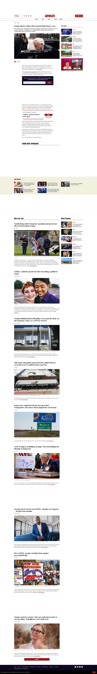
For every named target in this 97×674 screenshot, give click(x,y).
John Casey (16, 451)
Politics (36, 19)
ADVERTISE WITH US (32, 666)
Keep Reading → (33, 265)
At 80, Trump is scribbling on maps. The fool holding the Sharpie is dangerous (36, 447)
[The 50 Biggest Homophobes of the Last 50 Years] (65, 184)
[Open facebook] (24, 16)
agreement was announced (30, 71)
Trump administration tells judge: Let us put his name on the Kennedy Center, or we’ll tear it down (36, 319)
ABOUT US (19, 666)
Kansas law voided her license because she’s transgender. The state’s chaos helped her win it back (35, 406)
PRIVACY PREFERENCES (45, 666)
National (74, 36)
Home (15, 22)
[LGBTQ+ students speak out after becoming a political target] (37, 290)
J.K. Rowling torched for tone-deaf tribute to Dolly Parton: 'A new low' (78, 226)
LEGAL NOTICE (56, 666)
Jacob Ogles (16, 367)
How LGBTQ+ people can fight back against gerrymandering (31, 554)
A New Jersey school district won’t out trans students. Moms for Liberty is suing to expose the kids (77, 34)
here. (40, 137)
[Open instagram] (31, 16)
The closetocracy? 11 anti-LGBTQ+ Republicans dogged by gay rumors (29, 190)
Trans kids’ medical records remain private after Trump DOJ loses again (78, 40)
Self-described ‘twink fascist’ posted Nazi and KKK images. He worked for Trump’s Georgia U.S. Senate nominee (53, 191)
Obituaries (75, 236)
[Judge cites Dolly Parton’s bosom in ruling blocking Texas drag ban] (18, 184)
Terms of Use (27, 672)
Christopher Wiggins (17, 276)
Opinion (60, 19)
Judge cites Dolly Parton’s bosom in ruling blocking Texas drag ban (29, 184)
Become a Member (48, 115)
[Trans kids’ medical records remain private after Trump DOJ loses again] (66, 39)
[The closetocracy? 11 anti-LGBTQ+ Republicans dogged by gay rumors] (18, 190)
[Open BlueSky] (26, 16)
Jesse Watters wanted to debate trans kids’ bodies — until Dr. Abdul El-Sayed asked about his (53, 184)
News (43, 19)
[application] (72, 64)
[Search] (73, 16)
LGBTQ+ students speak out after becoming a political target (35, 272)
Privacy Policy (20, 672)
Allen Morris (16, 557)
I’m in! (49, 82)
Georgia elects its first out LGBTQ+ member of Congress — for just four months (36, 510)
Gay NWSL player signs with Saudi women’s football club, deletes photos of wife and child (78, 47)
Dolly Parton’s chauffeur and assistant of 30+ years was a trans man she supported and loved (78, 234)
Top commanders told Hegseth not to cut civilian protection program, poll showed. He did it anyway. (77, 248)
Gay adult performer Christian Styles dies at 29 (77, 240)
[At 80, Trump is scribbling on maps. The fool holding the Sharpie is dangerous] (37, 465)
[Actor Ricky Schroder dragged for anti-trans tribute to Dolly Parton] (66, 253)
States (74, 29)
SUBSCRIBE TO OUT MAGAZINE (17, 16)
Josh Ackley (16, 228)
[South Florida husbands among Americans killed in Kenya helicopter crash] (66, 260)
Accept (94, 672)
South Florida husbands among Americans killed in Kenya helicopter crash (78, 262)
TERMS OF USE (51, 666)
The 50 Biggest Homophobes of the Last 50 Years (77, 184)
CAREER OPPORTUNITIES (25, 666)
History (55, 19)
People (74, 222)
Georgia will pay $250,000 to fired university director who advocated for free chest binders (78, 56)
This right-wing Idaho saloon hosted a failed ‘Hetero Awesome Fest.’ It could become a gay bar (35, 363)
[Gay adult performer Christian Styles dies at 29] (66, 239)
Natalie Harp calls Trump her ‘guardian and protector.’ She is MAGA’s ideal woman (35, 225)
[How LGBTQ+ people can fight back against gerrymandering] (37, 572)
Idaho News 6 (35, 395)
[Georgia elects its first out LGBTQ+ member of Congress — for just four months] (37, 528)
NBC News (39, 69)
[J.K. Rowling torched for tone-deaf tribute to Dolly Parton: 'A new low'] (66, 224)
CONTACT (15, 666)
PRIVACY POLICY (38, 666)
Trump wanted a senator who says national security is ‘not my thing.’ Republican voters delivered (35, 618)
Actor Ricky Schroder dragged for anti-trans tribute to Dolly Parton (77, 254)
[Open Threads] (28, 16)
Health (49, 19)
